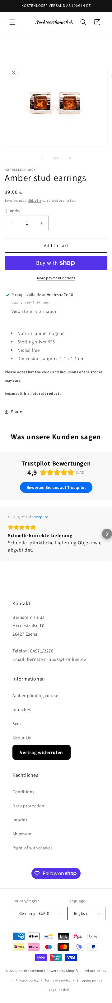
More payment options (56, 277)
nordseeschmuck (32, 970)
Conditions (23, 792)
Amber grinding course (35, 695)
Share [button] (16, 411)
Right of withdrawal (32, 848)
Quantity (12, 210)
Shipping (34, 200)
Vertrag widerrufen (41, 752)
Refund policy (95, 970)
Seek (17, 723)
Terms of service (57, 980)
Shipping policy (89, 980)
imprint (19, 820)
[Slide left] (42, 158)
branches (21, 709)
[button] (12, 22)
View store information (35, 311)
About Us (21, 738)
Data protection (28, 806)
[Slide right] (70, 158)
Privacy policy (27, 980)
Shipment (22, 834)
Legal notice (59, 989)
